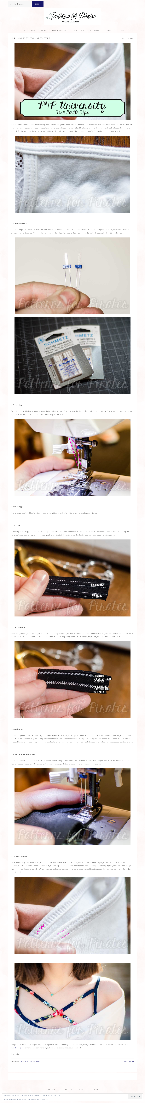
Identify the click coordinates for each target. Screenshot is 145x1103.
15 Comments (129, 1061)
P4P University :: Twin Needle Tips (30, 38)
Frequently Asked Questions (30, 1061)
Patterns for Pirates (72, 16)
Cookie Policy (44, 1099)
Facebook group (17, 1048)
